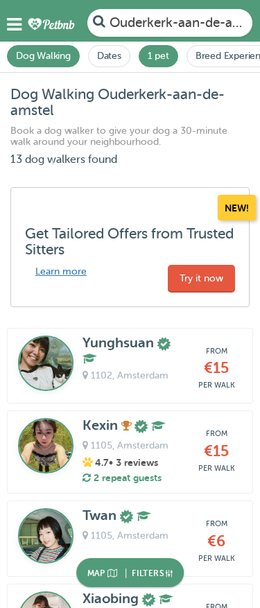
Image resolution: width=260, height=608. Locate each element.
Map (97, 573)
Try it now (201, 278)
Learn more (61, 271)
